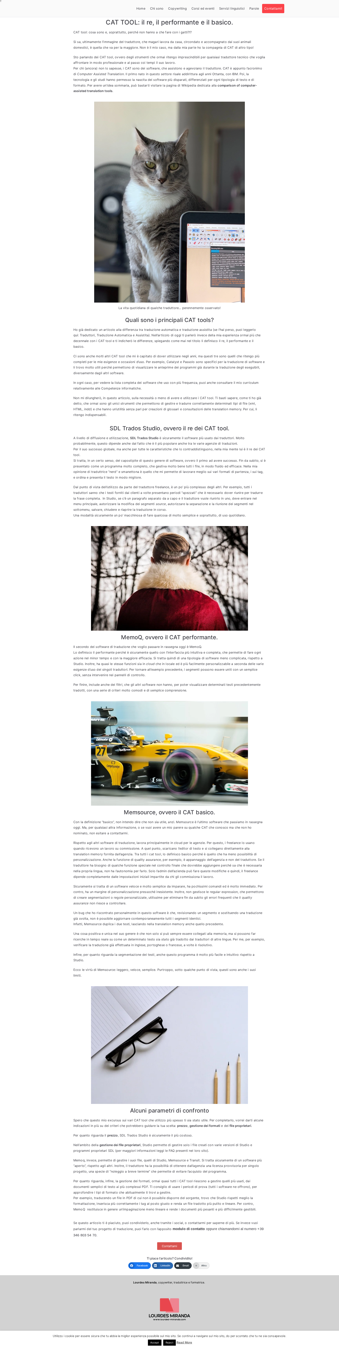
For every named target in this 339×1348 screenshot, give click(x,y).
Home (140, 8)
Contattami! (273, 8)
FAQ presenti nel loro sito (188, 1151)
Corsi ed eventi (202, 8)
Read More (184, 1342)
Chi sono (156, 8)
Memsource (184, 822)
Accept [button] (154, 1342)
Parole (254, 8)
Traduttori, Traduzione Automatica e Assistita (114, 335)
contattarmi (119, 833)
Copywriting (177, 8)
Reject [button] (169, 1342)
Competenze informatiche (121, 388)
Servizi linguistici (232, 8)
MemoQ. (196, 647)
